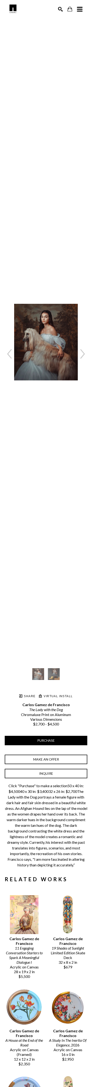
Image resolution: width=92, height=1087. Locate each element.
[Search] (60, 9)
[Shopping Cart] (69, 9)
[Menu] (80, 9)
